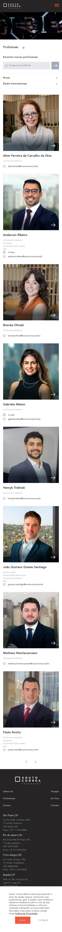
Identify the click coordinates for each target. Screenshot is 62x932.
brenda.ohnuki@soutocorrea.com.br (24, 336)
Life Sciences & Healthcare (12, 161)
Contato (55, 805)
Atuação (55, 792)
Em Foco (55, 798)
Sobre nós (8, 792)
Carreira (7, 805)
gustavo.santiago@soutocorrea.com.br (25, 584)
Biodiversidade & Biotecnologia (14, 575)
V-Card (11, 252)
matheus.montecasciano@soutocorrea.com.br (28, 664)
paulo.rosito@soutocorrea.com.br (23, 750)
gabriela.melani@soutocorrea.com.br (24, 419)
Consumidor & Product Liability (14, 246)
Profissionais (9, 798)
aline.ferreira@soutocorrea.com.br (23, 166)
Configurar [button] (43, 920)
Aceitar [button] (23, 920)
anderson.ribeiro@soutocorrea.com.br (25, 257)
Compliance (7, 243)
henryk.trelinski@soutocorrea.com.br (24, 499)
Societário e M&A (9, 572)
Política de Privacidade (26, 914)
